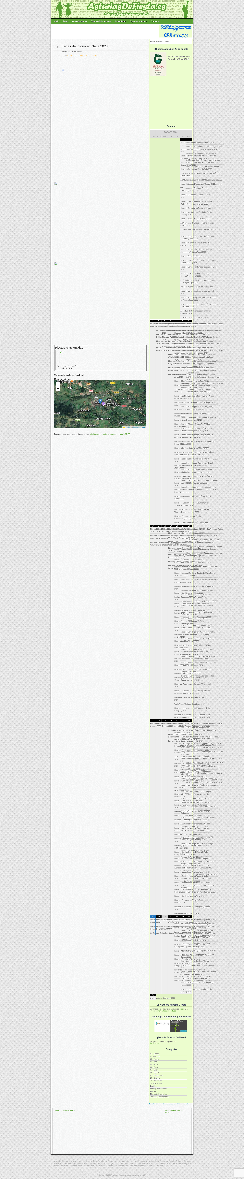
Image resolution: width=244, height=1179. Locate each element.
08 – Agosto (154, 1073)
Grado (86, 1163)
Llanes (139, 1163)
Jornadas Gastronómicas (159, 1097)
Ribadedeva (59, 1166)
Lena (125, 1163)
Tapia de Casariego (116, 1166)
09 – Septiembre (156, 1075)
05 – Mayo (154, 1065)
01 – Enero (154, 1054)
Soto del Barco (101, 1166)
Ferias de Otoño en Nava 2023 (85, 46)
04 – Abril (153, 1062)
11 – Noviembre (156, 1081)
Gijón (74, 1163)
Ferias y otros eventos (158, 1089)
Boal (95, 1161)
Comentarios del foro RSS (171, 1104)
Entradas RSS (154, 1104)
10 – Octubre (155, 1078)
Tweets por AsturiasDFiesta (64, 1111)
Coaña (172, 1161)
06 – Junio (154, 1067)
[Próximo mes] (189, 132)
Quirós (188, 1163)
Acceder (186, 1104)
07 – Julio (154, 1070)
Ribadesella (70, 1166)
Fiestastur (114, 1175)
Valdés (134, 1166)
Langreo (111, 1163)
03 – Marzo (154, 1059)
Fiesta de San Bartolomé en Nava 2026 (66, 367)
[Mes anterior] (153, 132)
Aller (64, 1161)
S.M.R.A (80, 1166)
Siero (91, 1166)
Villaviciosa (151, 1166)
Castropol (164, 1161)
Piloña (175, 1163)
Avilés (69, 1161)
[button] (100, 401)
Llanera (131, 1163)
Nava (151, 1163)
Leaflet (127, 427)
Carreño (146, 1161)
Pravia (182, 1163)
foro (181, 1009)
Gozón (80, 1163)
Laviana (119, 1163)
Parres (170, 1163)
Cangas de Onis (133, 1161)
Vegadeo (141, 1166)
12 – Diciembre (156, 1083)
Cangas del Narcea (117, 1161)
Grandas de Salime (98, 1163)
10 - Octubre (72, 55)
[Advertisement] (105, 31)
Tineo (128, 1166)
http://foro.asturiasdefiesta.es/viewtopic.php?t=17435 (110, 434)
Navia (156, 1163)
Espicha (153, 1086)
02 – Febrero (155, 1056)
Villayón (159, 1166)
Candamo (102, 1161)
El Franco (67, 1163)
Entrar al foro (154, 1044)
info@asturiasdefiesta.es (166, 1011)
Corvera (187, 1161)
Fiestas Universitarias (158, 1094)
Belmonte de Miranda (82, 1161)
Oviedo (163, 1163)
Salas (86, 1166)
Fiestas (153, 1091)
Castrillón (154, 1161)
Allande (57, 1161)
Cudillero (58, 1163)
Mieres (145, 1163)
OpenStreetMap (139, 427)
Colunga (179, 1161)
